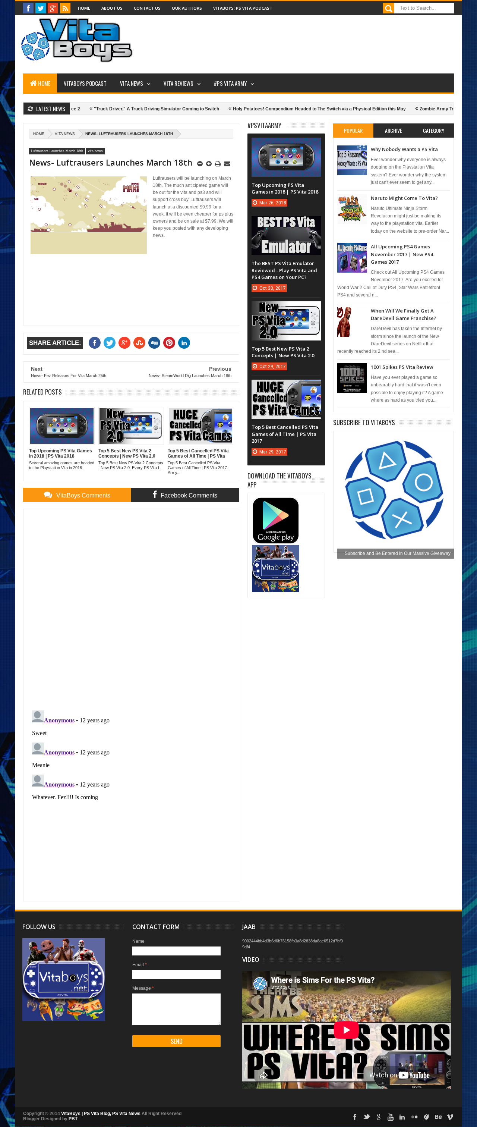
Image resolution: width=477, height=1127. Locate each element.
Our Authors (187, 8)
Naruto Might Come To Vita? (404, 198)
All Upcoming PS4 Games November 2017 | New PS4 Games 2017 (402, 254)
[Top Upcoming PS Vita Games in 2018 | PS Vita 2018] (286, 145)
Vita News (131, 83)
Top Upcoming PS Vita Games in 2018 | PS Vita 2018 (285, 188)
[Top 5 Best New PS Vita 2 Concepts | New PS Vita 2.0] (286, 308)
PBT (73, 1118)
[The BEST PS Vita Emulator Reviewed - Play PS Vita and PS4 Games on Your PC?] (286, 223)
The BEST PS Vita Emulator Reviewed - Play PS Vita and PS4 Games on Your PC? (284, 270)
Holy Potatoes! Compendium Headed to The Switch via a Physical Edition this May (292, 109)
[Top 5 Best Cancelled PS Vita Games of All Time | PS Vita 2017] (286, 387)
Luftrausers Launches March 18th (57, 151)
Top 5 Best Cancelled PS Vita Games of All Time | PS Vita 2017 (285, 434)
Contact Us (147, 8)
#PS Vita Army (230, 83)
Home (84, 8)
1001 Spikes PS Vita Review (402, 367)
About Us (112, 8)
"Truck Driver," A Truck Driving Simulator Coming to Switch (129, 109)
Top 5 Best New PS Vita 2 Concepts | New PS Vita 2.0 (283, 352)
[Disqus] (131, 608)
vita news (65, 134)
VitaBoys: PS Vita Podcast (242, 8)
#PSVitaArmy (264, 125)
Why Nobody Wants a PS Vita (404, 149)
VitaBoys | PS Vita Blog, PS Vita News (100, 1113)
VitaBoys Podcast (85, 83)
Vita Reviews (178, 83)
